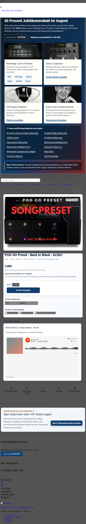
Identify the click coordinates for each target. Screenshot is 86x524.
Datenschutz (9, 515)
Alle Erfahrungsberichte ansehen (67, 423)
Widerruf (8, 519)
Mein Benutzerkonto (11, 391)
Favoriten (43, 391)
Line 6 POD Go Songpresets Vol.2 (48, 259)
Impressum (9, 521)
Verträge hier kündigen (13, 517)
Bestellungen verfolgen (27, 392)
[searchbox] (20, 180)
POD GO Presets (28, 259)
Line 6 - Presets (16, 259)
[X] (2, 482)
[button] (21, 303)
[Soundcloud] (6, 503)
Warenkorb (58, 391)
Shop (6, 259)
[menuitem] (76, 190)
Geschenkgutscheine (74, 391)
